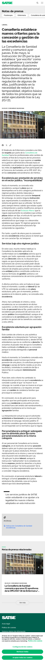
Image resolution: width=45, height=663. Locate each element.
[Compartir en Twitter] (7, 145)
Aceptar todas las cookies (22, 657)
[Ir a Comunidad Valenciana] (7, 3)
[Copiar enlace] (10, 145)
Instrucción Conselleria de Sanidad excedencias (19, 527)
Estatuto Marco (27, 210)
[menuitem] (6, 624)
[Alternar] (37, 3)
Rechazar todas (22, 652)
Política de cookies (35, 641)
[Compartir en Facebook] (3, 145)
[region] (22, 647)
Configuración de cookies (22, 647)
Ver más (22, 603)
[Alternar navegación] (42, 3)
